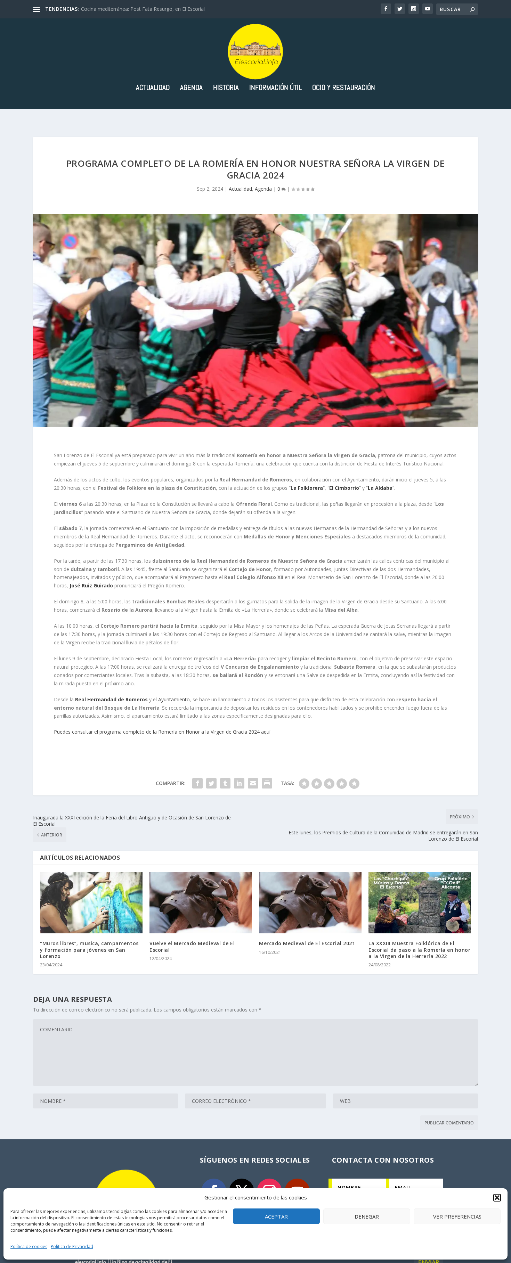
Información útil (275, 88)
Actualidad (153, 88)
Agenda (191, 88)
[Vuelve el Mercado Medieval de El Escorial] (200, 902)
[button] (497, 1197)
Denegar (367, 1216)
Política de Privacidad (72, 1246)
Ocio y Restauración (343, 88)
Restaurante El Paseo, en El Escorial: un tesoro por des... (144, 9)
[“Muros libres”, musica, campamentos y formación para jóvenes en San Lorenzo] (91, 902)
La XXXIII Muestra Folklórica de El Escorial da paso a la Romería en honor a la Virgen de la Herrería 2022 (419, 949)
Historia (226, 88)
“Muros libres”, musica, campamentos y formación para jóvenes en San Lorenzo (89, 949)
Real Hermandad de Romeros (111, 699)
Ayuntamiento (174, 699)
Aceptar (276, 1216)
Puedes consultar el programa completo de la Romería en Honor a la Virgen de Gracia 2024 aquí (162, 731)
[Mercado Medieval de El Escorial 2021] (310, 902)
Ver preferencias (457, 1216)
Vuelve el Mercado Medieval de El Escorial (192, 946)
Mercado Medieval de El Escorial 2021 (307, 943)
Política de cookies (28, 1246)
